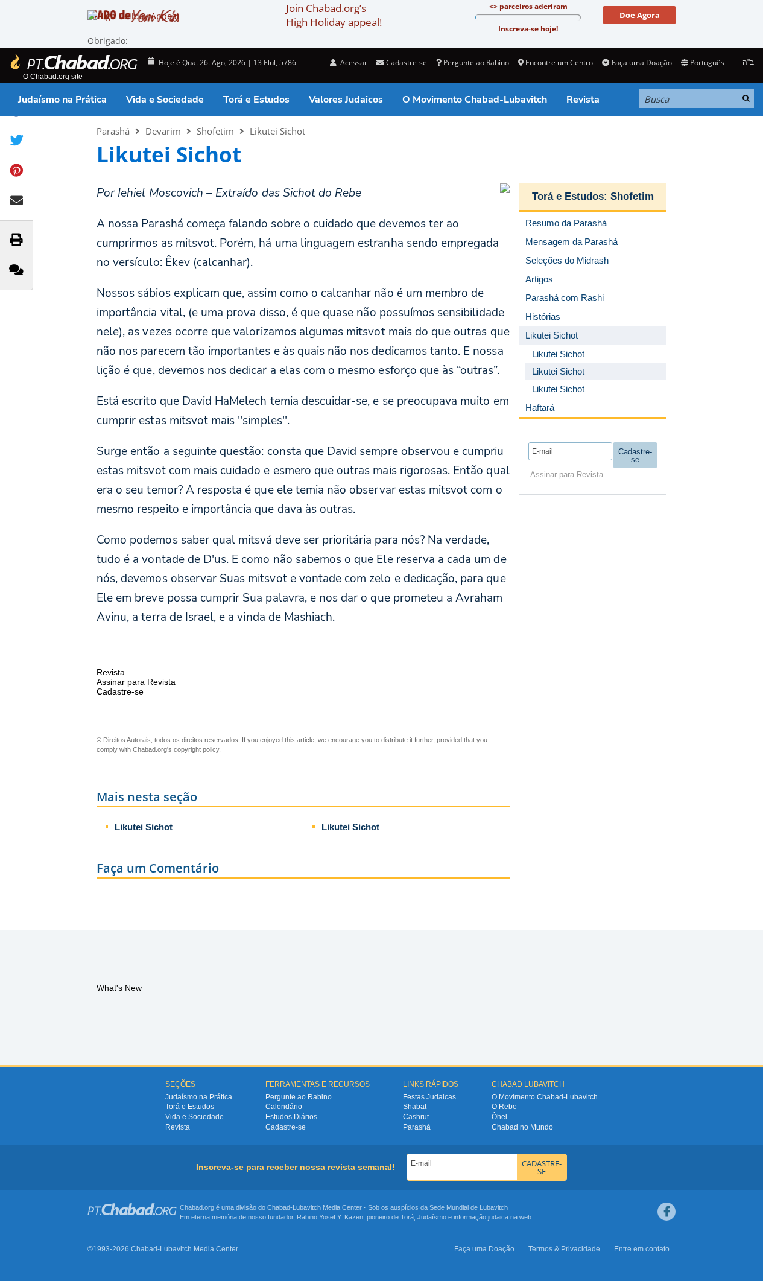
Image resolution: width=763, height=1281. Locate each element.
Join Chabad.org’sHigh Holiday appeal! (334, 15)
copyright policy (196, 749)
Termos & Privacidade (564, 1249)
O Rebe (504, 1106)
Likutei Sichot (277, 131)
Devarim (163, 131)
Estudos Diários (291, 1117)
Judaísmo (431, 1217)
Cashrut (416, 1117)
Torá (407, 1217)
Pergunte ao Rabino (476, 62)
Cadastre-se (285, 1127)
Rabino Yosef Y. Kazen (330, 1217)
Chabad (278, 1207)
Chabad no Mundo (522, 1127)
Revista (583, 99)
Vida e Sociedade (165, 99)
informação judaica (481, 1217)
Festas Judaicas (429, 1097)
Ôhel (499, 1117)
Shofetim (215, 131)
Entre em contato (642, 1249)
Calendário (283, 1106)
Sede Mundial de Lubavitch (468, 1207)
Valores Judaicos (346, 99)
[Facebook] (666, 1212)
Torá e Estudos (256, 99)
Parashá (113, 131)
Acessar (352, 62)
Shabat (414, 1106)
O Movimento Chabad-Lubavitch (474, 99)
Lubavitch (307, 1207)
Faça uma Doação (641, 62)
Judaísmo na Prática (62, 99)
